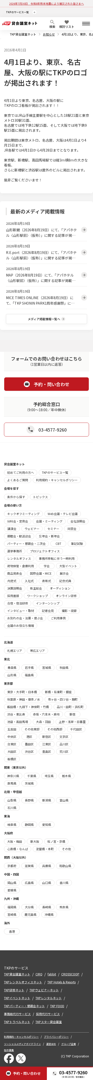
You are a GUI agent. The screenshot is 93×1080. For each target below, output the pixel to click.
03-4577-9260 (73, 1072)
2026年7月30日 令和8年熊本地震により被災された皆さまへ (46, 3)
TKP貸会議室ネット (23, 34)
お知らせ (49, 34)
